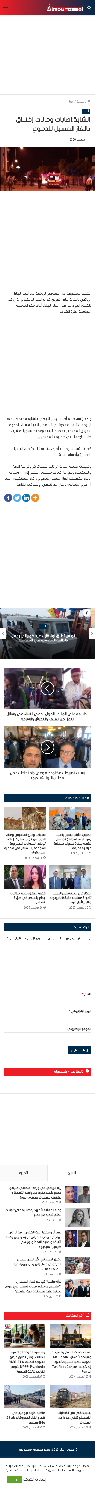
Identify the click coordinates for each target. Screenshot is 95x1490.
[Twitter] (17, 498)
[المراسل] (65, 7)
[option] (47, 633)
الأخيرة (24, 1173)
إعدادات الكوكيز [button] (34, 1479)
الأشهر (71, 1173)
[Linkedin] (26, 498)
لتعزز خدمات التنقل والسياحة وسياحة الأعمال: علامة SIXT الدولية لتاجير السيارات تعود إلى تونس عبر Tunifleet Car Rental (71, 1361)
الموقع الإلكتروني (79, 1029)
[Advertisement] (47, 243)
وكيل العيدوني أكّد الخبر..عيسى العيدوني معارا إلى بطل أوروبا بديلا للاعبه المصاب (37, 1264)
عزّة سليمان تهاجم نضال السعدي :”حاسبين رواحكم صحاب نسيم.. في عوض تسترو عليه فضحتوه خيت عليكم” (33, 1286)
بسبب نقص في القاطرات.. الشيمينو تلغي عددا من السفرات (73, 1417)
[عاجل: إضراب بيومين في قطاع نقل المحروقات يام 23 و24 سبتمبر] (24, 1396)
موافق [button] (14, 1479)
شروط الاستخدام (71, 1470)
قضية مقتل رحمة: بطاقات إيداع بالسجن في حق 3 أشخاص (28, 898)
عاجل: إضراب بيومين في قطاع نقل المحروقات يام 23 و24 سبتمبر (25, 1417)
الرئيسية (82, 101)
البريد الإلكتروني (80, 1011)
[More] (35, 498)
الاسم (86, 994)
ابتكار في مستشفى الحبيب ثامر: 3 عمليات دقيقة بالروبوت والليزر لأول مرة (70, 898)
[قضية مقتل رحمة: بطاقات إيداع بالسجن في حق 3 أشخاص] (25, 877)
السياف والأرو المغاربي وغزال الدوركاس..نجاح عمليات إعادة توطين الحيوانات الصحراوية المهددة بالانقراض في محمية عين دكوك (25, 843)
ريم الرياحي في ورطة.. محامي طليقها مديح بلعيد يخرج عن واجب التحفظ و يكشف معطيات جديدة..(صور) (35, 1192)
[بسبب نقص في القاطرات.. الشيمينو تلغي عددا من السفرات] (70, 1396)
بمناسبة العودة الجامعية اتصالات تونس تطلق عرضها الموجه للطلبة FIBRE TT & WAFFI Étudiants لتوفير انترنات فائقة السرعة (26, 1361)
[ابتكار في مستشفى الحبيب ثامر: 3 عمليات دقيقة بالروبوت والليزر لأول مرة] (70, 877)
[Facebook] (8, 498)
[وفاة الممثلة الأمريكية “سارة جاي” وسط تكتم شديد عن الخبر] (77, 1217)
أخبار (71, 101)
